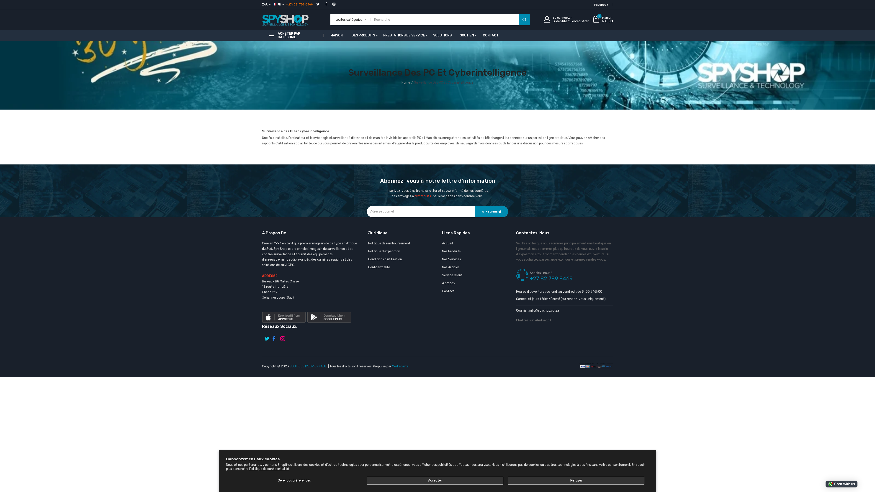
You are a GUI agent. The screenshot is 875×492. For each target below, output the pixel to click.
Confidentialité (379, 267)
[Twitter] (318, 4)
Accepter (435, 480)
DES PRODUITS (363, 35)
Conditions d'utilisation (385, 259)
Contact (448, 291)
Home (405, 83)
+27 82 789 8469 (551, 278)
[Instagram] (334, 4)
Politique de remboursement (389, 243)
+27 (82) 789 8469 (299, 4)
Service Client (452, 275)
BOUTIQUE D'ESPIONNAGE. (308, 366)
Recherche (524, 19)
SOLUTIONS (442, 35)
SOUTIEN (467, 35)
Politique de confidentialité (269, 469)
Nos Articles (451, 267)
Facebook (601, 4)
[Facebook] (326, 4)
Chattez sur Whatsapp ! (533, 320)
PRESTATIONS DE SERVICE (404, 35)
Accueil (447, 243)
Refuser (576, 480)
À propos (448, 283)
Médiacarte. (400, 366)
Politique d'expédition (384, 251)
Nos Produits (451, 251)
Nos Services (451, 259)
